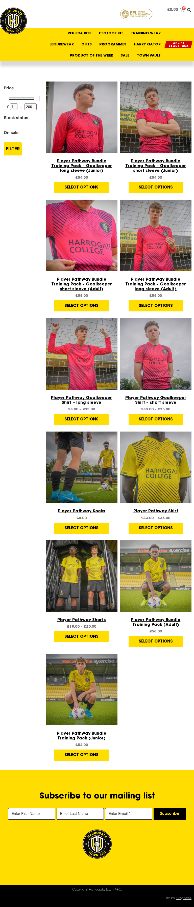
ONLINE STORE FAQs (178, 45)
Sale (125, 56)
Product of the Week (91, 56)
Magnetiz (183, 898)
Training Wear (146, 33)
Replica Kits (79, 33)
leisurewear (62, 44)
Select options (81, 187)
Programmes (112, 44)
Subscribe (170, 814)
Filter (13, 148)
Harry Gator (147, 44)
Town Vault (149, 56)
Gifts (86, 44)
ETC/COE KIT (111, 33)
